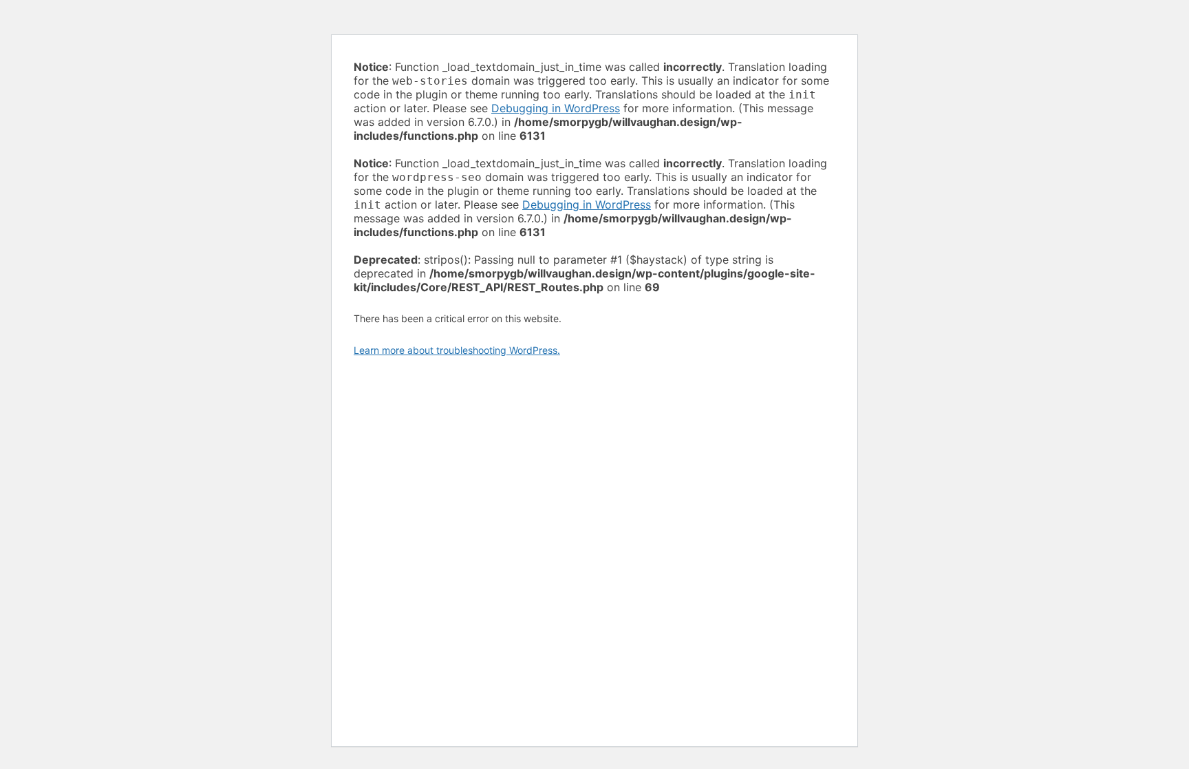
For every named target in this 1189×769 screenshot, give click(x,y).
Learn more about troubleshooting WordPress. (457, 350)
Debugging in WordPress (555, 108)
